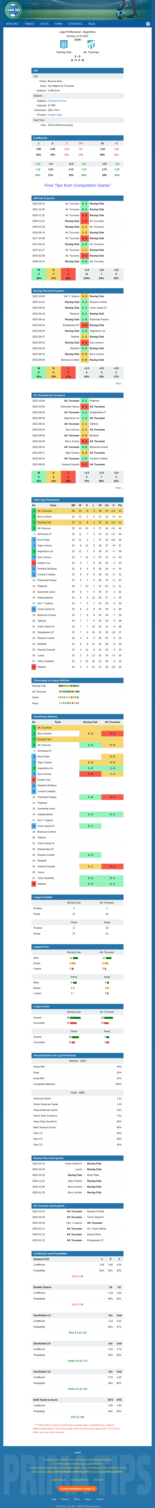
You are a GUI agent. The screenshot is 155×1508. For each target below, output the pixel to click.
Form (58, 24)
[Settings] (148, 23)
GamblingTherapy (80, 1480)
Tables (29, 24)
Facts (44, 24)
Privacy (65, 1499)
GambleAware (59, 1480)
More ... (120, 383)
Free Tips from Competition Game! (77, 185)
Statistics (75, 24)
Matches (12, 24)
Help (53, 1499)
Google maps (55, 115)
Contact (100, 1499)
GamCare (98, 1480)
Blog (92, 24)
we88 (77, 1452)
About (88, 1499)
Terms (77, 1499)
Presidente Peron (57, 101)
